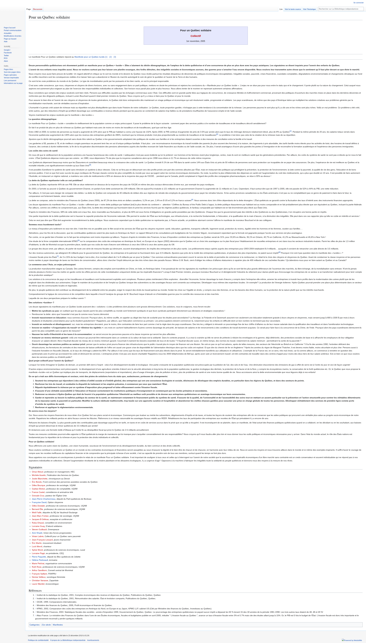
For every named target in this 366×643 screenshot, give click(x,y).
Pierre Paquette (39, 557)
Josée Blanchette (39, 478)
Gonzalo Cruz (38, 495)
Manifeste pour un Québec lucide (89, 57)
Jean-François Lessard (42, 540)
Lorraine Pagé (38, 553)
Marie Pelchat (38, 563)
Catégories (34, 625)
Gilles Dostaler (38, 506)
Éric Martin (37, 543)
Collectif (196, 36)
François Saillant (39, 574)
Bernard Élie (37, 509)
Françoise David (39, 502)
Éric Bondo (37, 482)
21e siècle (46, 625)
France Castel (38, 492)
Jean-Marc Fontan (40, 516)
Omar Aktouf (37, 472)
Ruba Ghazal (38, 523)
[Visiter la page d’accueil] (12, 11)
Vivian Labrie (38, 536)
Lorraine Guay (38, 526)
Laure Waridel (38, 584)
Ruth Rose (36, 567)
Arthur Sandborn (39, 570)
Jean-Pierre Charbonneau (43, 499)
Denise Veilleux (39, 577)
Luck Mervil (37, 546)
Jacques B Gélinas (40, 519)
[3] (115, 57)
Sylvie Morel (37, 550)
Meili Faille (36, 512)
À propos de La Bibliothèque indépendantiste (67, 640)
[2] (110, 57)
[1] (106, 57)
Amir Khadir (37, 533)
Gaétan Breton (38, 489)
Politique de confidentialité (38, 640)
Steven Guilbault (39, 529)
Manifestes (58, 625)
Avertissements (93, 640)
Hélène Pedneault (40, 560)
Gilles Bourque (38, 485)
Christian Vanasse (40, 580)
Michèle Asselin (39, 475)
